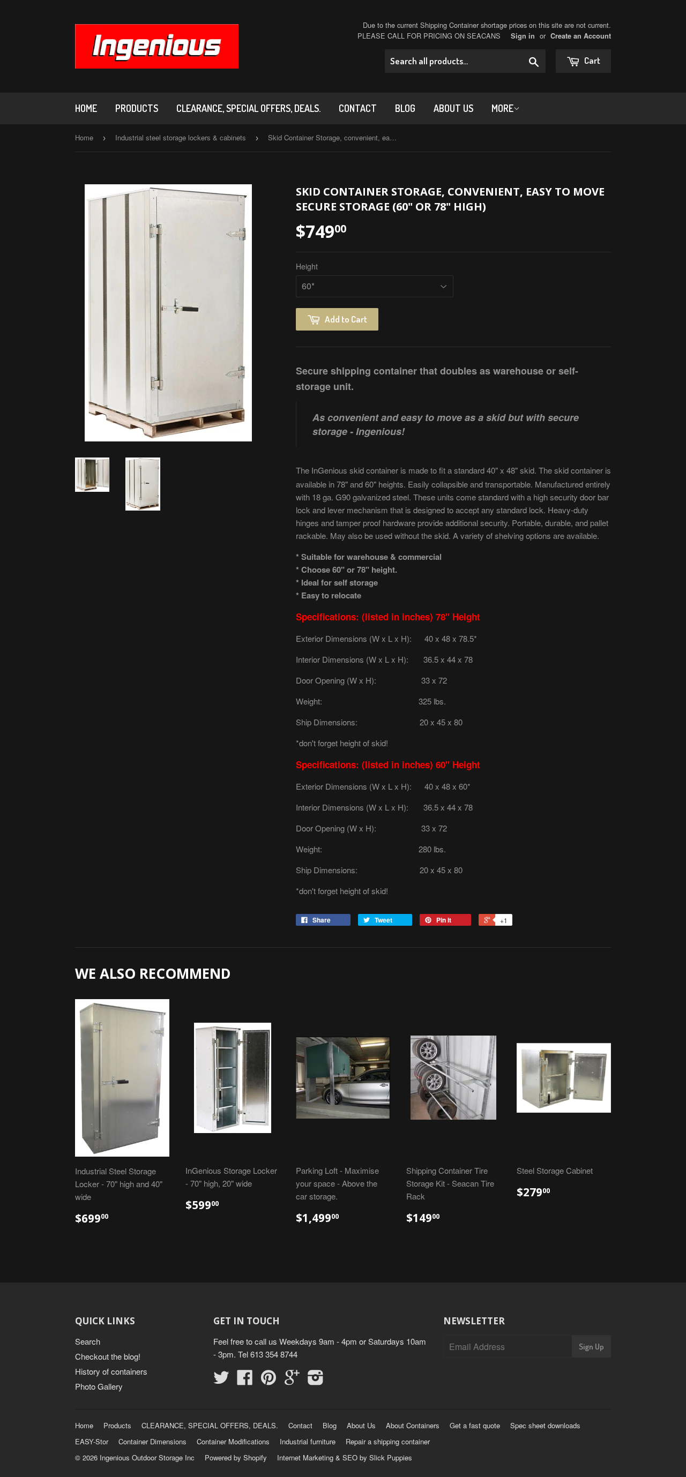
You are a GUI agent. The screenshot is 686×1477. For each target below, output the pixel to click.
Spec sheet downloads (545, 1425)
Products (136, 108)
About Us (453, 108)
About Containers (412, 1425)
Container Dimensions (152, 1441)
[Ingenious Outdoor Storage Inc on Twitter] (221, 1380)
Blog (405, 108)
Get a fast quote (475, 1425)
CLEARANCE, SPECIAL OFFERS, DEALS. (248, 108)
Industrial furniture (307, 1441)
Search (87, 1341)
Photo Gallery (99, 1386)
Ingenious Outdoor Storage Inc (147, 1457)
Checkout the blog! (107, 1356)
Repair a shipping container (388, 1441)
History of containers (111, 1371)
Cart (591, 60)
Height (307, 266)
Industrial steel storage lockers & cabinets (180, 137)
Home (86, 108)
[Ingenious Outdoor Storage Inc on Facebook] (245, 1380)
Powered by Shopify (236, 1457)
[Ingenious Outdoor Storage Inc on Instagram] (316, 1380)
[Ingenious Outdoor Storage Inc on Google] (292, 1380)
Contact (358, 108)
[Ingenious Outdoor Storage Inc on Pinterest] (268, 1380)
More (502, 108)
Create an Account (580, 36)
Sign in (523, 36)
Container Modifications (233, 1441)
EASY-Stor (91, 1441)
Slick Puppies (389, 1457)
